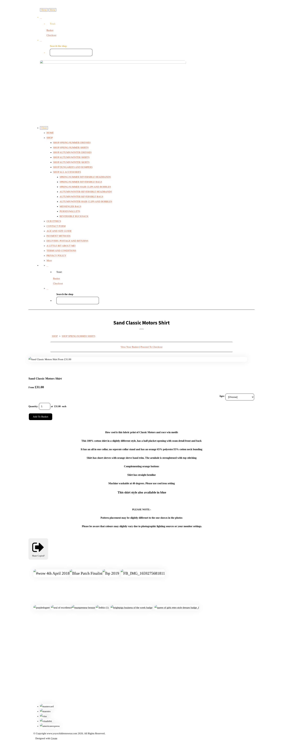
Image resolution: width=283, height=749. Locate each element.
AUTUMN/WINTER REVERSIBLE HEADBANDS (86, 191)
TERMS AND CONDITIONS (61, 250)
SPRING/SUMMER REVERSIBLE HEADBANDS (85, 177)
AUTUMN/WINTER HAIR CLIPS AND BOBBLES (86, 201)
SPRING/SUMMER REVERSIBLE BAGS (81, 182)
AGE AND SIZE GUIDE (59, 231)
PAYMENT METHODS (58, 236)
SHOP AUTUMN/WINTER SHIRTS (71, 157)
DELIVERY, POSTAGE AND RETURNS (67, 241)
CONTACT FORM (56, 226)
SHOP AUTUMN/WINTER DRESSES (72, 152)
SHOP (50, 137)
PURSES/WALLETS (70, 211)
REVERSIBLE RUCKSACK (74, 216)
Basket (50, 30)
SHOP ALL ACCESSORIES (67, 172)
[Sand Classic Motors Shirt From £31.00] (33, 369)
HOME (50, 132)
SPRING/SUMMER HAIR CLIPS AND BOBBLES (85, 186)
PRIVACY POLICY (56, 255)
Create (54, 738)
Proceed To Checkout (151, 347)
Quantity (33, 406)
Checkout (51, 35)
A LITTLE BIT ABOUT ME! (61, 245)
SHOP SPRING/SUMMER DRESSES (72, 142)
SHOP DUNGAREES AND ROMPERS (73, 167)
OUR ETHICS (54, 221)
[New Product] (45, 369)
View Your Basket (130, 347)
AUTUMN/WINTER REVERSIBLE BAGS (81, 196)
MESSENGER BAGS (70, 206)
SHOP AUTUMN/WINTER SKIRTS (71, 162)
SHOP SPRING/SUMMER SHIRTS (70, 147)
